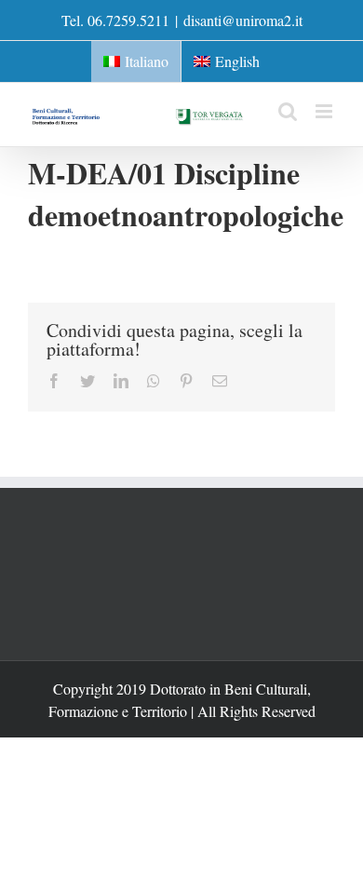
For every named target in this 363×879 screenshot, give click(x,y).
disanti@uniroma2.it (242, 20)
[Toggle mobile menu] (325, 111)
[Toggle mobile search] (287, 111)
